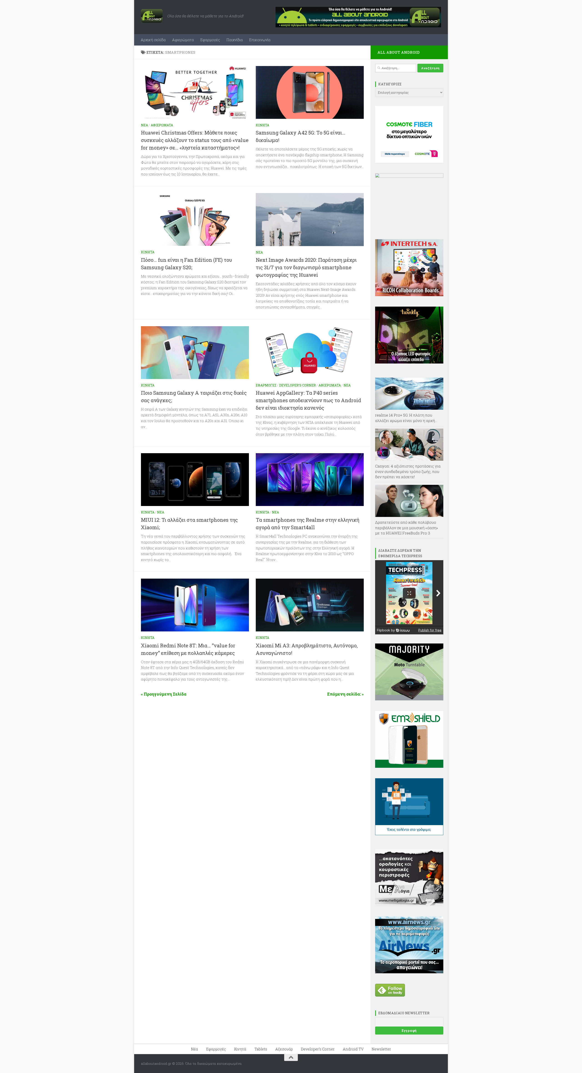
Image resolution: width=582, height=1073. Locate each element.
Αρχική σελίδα (153, 39)
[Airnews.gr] (409, 972)
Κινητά (262, 125)
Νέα (144, 125)
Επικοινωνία (260, 39)
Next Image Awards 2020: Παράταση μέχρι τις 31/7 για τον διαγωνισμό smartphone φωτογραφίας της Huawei (306, 267)
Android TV (353, 1049)
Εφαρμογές (210, 39)
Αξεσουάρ (284, 1049)
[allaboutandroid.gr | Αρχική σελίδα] (152, 16)
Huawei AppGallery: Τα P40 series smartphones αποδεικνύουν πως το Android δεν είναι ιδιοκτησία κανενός (308, 400)
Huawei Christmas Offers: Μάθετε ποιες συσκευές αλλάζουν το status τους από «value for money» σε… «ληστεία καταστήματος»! (194, 140)
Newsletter (381, 1049)
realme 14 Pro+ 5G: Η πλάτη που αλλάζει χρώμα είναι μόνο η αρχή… (406, 417)
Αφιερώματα (183, 39)
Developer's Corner (297, 385)
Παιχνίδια (234, 39)
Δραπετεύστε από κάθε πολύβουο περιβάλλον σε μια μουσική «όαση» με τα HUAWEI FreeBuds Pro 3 (406, 528)
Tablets (260, 1049)
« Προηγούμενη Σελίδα (163, 694)
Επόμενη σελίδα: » (345, 694)
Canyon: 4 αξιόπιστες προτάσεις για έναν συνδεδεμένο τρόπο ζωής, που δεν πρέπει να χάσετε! (408, 471)
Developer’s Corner (318, 1049)
